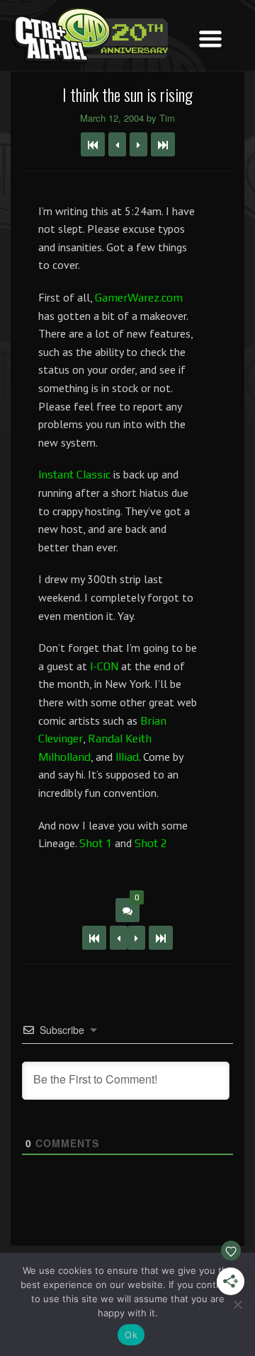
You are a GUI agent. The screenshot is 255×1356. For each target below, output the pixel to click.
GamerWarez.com (139, 297)
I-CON (104, 666)
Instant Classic (74, 474)
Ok (131, 1334)
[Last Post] (161, 938)
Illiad (127, 757)
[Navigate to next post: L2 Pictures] (138, 144)
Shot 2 (151, 843)
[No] (237, 1304)
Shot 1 (95, 843)
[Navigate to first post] (93, 144)
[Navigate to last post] (163, 144)
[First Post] (94, 938)
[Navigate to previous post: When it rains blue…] (117, 144)
